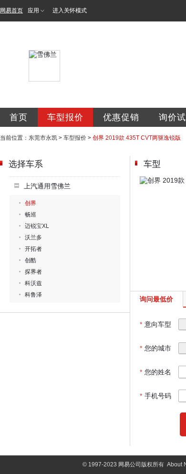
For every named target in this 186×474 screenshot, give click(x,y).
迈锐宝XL (37, 226)
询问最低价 (156, 299)
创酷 (30, 260)
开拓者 (33, 249)
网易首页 (11, 10)
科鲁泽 (33, 294)
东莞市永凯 (43, 137)
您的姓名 (155, 372)
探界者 (33, 271)
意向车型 (155, 324)
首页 (19, 117)
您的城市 (155, 348)
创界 (30, 203)
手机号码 (155, 396)
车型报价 (65, 117)
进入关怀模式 (69, 10)
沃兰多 (33, 237)
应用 (33, 10)
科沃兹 (33, 283)
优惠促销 (121, 117)
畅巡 (30, 214)
